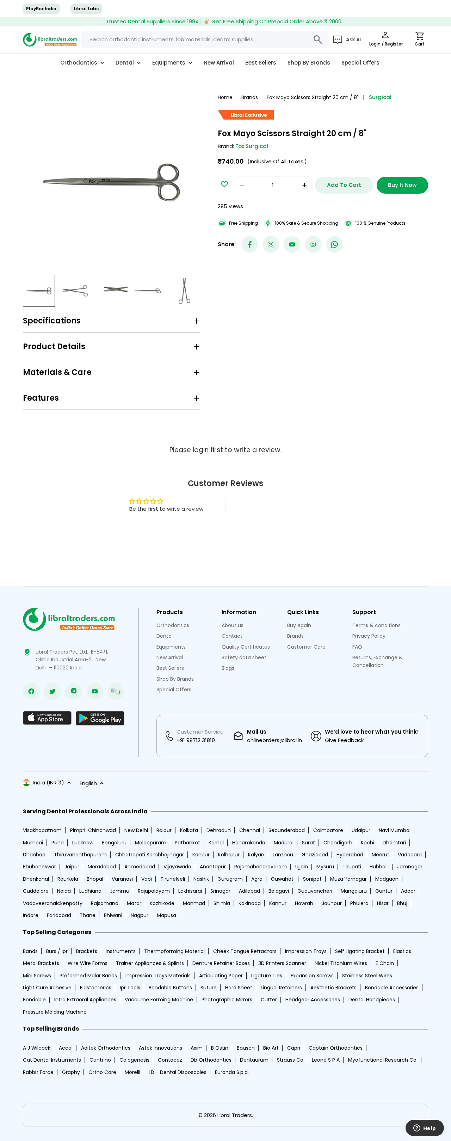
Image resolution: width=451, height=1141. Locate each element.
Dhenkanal (36, 878)
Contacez (170, 1059)
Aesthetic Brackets (333, 987)
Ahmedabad (139, 866)
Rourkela (67, 878)
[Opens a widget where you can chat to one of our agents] (424, 1128)
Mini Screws (37, 975)
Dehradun (218, 830)
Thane (87, 915)
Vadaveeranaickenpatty (52, 903)
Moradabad (102, 866)
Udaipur (361, 830)
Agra (256, 878)
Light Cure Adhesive (47, 987)
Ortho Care (102, 1072)
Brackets (86, 951)
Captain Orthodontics (336, 1047)
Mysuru (325, 866)
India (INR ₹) (48, 782)
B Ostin (219, 1047)
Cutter (269, 999)
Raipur (164, 830)
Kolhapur (229, 854)
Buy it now (402, 185)
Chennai (249, 830)
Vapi (146, 878)
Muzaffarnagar (348, 878)
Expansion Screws (312, 975)
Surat (308, 842)
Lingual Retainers (281, 987)
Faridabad (59, 915)
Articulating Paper (221, 975)
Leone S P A (326, 1059)
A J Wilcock (36, 1047)
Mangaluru (354, 890)
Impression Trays (306, 951)
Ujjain (301, 866)
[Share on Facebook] (249, 244)
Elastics (402, 951)
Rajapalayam (154, 890)
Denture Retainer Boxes (221, 963)
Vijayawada (177, 866)
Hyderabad (349, 854)
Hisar (383, 903)
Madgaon (387, 878)
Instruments (121, 951)
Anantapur (213, 866)
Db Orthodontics (211, 1059)
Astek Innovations (160, 1047)
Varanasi (122, 878)
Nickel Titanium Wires (341, 963)
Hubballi (379, 866)
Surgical (380, 97)
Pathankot (187, 842)
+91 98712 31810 (196, 740)
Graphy (71, 1072)
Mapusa (166, 915)
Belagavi (278, 890)
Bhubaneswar (39, 866)
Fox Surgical (251, 146)
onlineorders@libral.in (274, 740)
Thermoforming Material (174, 951)
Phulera (359, 903)
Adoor (408, 890)
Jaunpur (332, 903)
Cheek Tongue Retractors (245, 951)
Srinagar (220, 890)
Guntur (384, 890)
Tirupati (351, 866)
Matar (134, 903)
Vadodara (410, 854)
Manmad (194, 903)
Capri (293, 1047)
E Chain (385, 963)
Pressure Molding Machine (55, 1011)
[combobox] (204, 39)
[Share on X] (270, 244)
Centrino (100, 1059)
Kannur (277, 903)
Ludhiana (90, 890)
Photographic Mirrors (227, 999)
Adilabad (249, 890)
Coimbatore (328, 830)
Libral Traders (234, 1115)
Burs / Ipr (57, 951)
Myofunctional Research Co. (383, 1059)
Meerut (380, 854)
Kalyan (256, 854)
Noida (64, 890)
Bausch (246, 1047)
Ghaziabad (315, 854)
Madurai (284, 842)
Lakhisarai (190, 890)
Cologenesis (134, 1059)
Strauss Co (290, 1059)
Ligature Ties (266, 975)
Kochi (367, 842)
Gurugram (230, 878)
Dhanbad (34, 854)
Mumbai (33, 842)
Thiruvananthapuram (80, 854)
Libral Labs (86, 9)
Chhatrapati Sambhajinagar (149, 854)
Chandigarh (337, 842)
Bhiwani (113, 915)
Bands (30, 951)
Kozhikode (162, 903)
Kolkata (189, 830)
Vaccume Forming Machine (159, 999)
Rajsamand (104, 903)
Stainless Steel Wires (367, 975)
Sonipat (312, 878)
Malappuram (150, 842)
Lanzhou (283, 854)
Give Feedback (344, 740)
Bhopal (95, 878)
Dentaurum (254, 1059)
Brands (249, 97)
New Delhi (136, 830)
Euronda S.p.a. (232, 1072)
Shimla (222, 903)
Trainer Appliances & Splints (150, 963)
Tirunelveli (172, 878)
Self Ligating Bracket (360, 951)
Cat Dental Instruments (52, 1059)
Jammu (119, 890)
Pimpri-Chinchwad (93, 830)
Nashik (201, 878)
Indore (30, 915)
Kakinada (250, 903)
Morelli (132, 1072)
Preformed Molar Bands (88, 975)
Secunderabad (286, 830)
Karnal (216, 842)
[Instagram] (313, 244)
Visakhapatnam (42, 830)
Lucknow (82, 842)
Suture (208, 987)
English (88, 783)
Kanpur (201, 854)
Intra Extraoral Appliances (85, 999)
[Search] (318, 39)
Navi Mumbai (394, 830)
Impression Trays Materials (158, 975)
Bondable (34, 999)
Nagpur (139, 915)
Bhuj (402, 903)
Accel (66, 1047)
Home (225, 97)
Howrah (304, 903)
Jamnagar (409, 866)
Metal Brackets (41, 963)
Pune (57, 842)
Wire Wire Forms (87, 963)
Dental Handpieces (371, 999)
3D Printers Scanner (282, 963)
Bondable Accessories (392, 987)
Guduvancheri (314, 890)
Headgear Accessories (312, 999)
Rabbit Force (38, 1072)
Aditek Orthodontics (105, 1047)
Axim (197, 1047)
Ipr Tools (130, 987)
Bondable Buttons (170, 987)
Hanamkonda (248, 842)
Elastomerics (95, 987)
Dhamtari (394, 842)
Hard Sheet (238, 987)
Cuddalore (36, 890)
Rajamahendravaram (260, 866)
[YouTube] (292, 244)
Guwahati (283, 878)
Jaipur (71, 866)
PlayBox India (41, 9)
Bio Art (271, 1047)
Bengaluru (114, 842)
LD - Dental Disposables (177, 1072)
